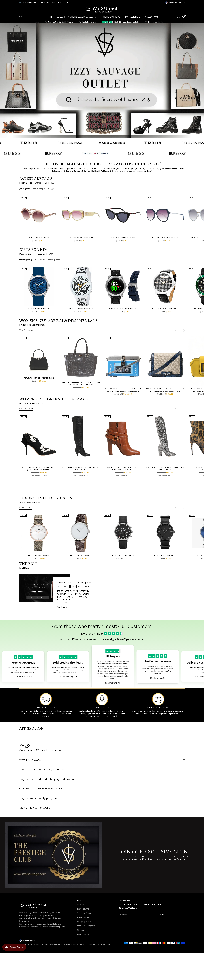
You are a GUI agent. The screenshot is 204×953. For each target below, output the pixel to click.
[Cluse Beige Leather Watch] (38, 532)
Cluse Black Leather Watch (123, 555)
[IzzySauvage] (102, 8)
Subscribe (160, 915)
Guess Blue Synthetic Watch (39, 309)
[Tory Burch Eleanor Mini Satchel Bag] (38, 355)
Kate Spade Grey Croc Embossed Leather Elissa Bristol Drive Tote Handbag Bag (81, 383)
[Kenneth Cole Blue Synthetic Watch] (122, 286)
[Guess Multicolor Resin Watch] (80, 286)
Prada (73, 587)
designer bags (79, 583)
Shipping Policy (84, 921)
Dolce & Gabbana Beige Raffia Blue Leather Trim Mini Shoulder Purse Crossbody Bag (165, 390)
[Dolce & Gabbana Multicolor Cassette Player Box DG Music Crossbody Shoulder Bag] (122, 361)
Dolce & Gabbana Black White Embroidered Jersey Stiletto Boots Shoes (39, 468)
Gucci (89, 583)
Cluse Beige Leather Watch (39, 555)
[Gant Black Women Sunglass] (122, 215)
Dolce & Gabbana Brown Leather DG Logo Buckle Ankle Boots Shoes (123, 468)
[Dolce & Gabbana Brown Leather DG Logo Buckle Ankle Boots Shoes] (122, 439)
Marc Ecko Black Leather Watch (165, 309)
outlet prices (63, 587)
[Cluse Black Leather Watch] (122, 532)
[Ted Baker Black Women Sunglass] (165, 215)
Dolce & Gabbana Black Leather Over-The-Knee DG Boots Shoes (80, 468)
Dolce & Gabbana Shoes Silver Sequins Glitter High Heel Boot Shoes (165, 468)
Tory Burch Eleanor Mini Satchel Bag (39, 378)
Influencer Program (86, 925)
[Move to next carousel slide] (183, 190)
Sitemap (81, 930)
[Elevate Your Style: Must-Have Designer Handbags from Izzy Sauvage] (44, 592)
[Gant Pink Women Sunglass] (38, 215)
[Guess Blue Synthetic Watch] (38, 286)
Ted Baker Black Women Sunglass (165, 238)
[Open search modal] (20, 16)
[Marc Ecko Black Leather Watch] (165, 286)
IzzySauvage (36, 944)
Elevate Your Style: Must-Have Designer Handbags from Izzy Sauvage (73, 595)
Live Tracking (83, 934)
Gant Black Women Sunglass (123, 238)
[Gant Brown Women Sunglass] (80, 215)
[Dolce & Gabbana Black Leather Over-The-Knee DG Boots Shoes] (80, 439)
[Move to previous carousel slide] (177, 190)
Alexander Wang (64, 583)
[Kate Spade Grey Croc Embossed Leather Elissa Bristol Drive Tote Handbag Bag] (80, 357)
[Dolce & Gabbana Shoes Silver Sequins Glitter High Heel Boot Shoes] (165, 439)
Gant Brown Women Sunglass (81, 238)
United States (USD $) (175, 3)
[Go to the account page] (178, 16)
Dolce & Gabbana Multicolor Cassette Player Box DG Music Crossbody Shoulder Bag (123, 390)
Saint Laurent (83, 587)
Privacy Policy (83, 917)
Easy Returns (83, 909)
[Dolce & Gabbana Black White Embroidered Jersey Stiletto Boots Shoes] (38, 439)
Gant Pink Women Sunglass (39, 238)
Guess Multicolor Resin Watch (81, 309)
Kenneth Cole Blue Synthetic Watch (123, 309)
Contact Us (82, 904)
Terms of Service (84, 913)
